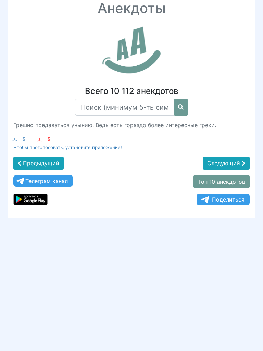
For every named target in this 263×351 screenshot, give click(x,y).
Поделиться (228, 199)
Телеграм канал (46, 181)
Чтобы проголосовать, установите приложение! (67, 147)
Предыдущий (40, 163)
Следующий (224, 163)
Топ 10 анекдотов (221, 181)
